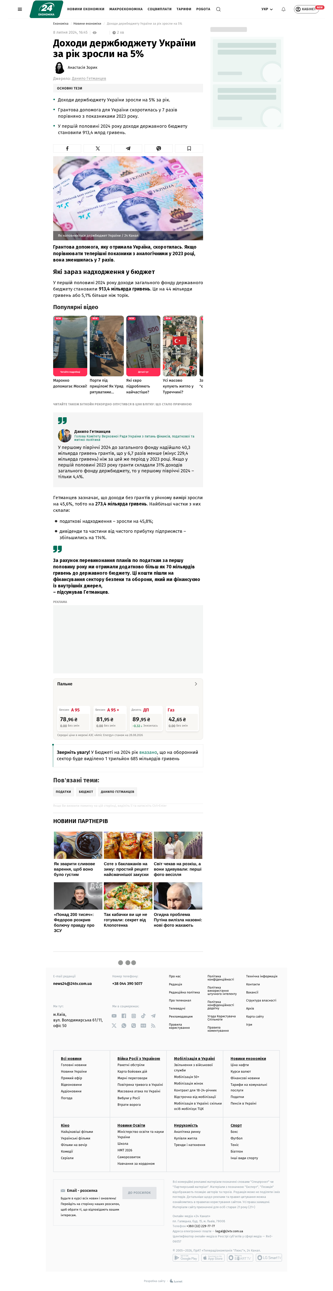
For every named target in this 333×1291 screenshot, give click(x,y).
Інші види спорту (244, 1158)
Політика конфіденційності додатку (220, 1005)
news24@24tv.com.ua (72, 983)
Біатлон (237, 1151)
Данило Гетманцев (89, 78)
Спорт (236, 1125)
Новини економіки (86, 9)
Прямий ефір (71, 1078)
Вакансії (252, 992)
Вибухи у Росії (129, 1098)
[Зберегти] (189, 148)
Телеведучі (177, 1008)
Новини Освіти (131, 1125)
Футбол (237, 1138)
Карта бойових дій (132, 1071)
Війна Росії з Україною (139, 1058)
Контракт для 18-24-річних (195, 1090)
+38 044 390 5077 (127, 983)
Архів (250, 1008)
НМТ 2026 (125, 1150)
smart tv (240, 1257)
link (114, 1016)
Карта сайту (255, 1016)
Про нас (175, 976)
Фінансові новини (245, 1078)
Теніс (235, 1145)
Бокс (234, 1132)
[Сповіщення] (283, 9)
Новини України (74, 1071)
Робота (203, 9)
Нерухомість (186, 1125)
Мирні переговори (132, 1078)
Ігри (249, 1024)
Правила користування (179, 1026)
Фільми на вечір (74, 1145)
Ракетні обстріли (131, 1065)
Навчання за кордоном (136, 1164)
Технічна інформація (261, 976)
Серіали (67, 1158)
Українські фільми (75, 1138)
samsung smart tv (269, 1257)
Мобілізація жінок (188, 1083)
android (186, 1257)
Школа (123, 1144)
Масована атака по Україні (139, 1091)
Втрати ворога (129, 1105)
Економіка (61, 23)
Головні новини (74, 1065)
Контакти (253, 984)
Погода (66, 1098)
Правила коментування (218, 1029)
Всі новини (71, 1058)
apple (213, 1257)
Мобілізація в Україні (194, 1058)
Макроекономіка (126, 9)
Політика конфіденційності (220, 978)
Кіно (65, 1125)
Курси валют (241, 1071)
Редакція (175, 984)
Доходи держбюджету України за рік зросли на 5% (144, 23)
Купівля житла (185, 1138)
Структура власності (261, 1000)
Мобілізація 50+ (186, 1077)
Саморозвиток (129, 1157)
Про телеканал (180, 1000)
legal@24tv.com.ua (229, 1231)
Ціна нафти (240, 1065)
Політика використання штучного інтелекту (222, 991)
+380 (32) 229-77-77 (200, 1226)
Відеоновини (71, 1085)
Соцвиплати (160, 9)
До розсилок (139, 1193)
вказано (147, 752)
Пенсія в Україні (243, 1103)
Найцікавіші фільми (77, 1132)
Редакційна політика (184, 992)
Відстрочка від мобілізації (195, 1097)
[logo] (46, 9)
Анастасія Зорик (82, 68)
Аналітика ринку (187, 1132)
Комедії (67, 1151)
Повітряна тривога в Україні (140, 1085)
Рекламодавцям (181, 1016)
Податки (237, 1097)
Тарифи (183, 9)
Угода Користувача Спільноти (221, 1018)
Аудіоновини (71, 1091)
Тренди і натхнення (189, 1145)
